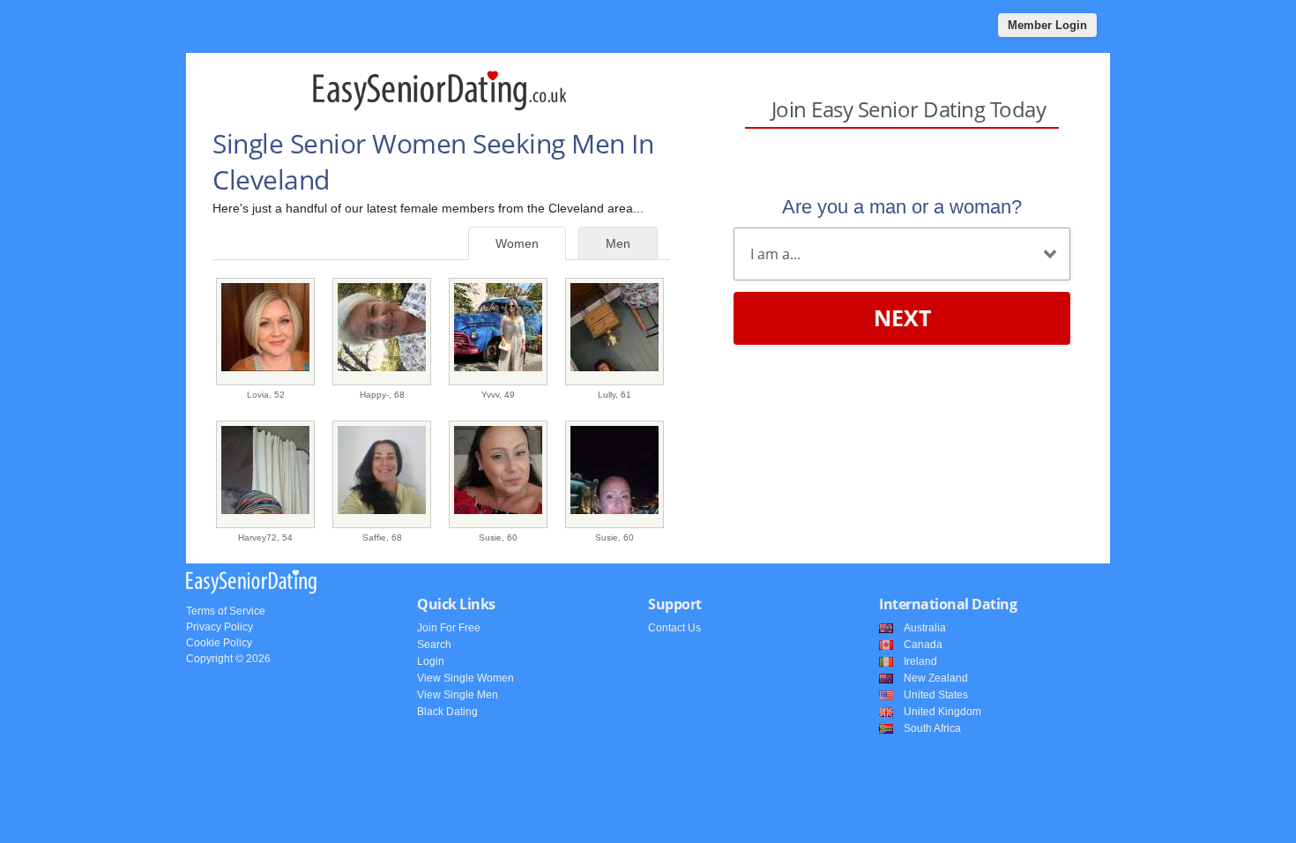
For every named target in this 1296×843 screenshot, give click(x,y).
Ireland (920, 661)
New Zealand (936, 678)
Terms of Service (225, 611)
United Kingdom (942, 711)
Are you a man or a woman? (902, 207)
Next (902, 317)
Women (517, 243)
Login (430, 661)
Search (434, 644)
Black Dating (447, 711)
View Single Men (457, 695)
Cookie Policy (219, 643)
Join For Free (448, 628)
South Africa (932, 728)
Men (618, 243)
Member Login (1047, 25)
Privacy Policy (219, 627)
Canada (923, 644)
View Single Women (465, 678)
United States (936, 695)
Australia (925, 628)
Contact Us (674, 628)
